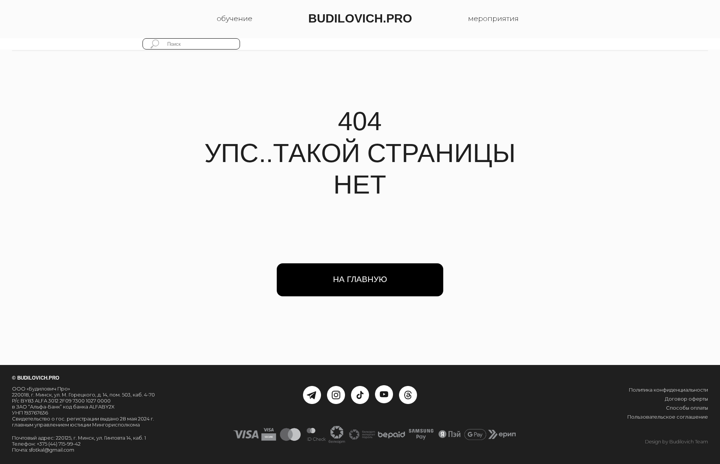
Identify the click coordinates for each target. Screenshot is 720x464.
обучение (234, 18)
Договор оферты (686, 399)
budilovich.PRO (360, 18)
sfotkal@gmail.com (51, 450)
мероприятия (493, 18)
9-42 (75, 444)
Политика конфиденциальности (668, 390)
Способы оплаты (687, 408)
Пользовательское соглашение (667, 417)
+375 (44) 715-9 (53, 444)
